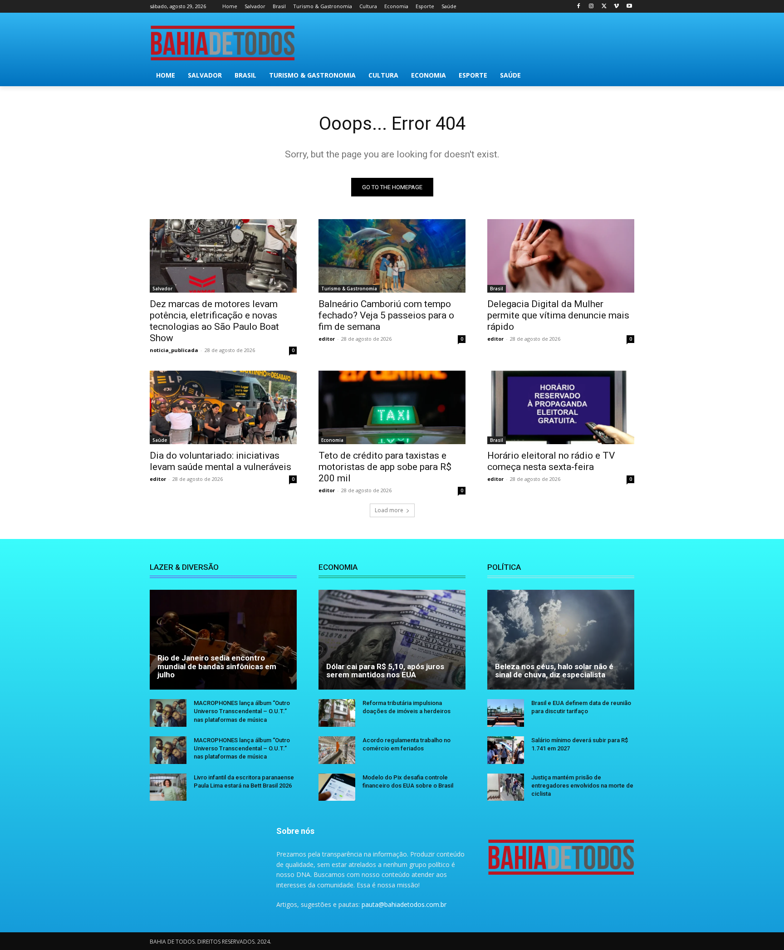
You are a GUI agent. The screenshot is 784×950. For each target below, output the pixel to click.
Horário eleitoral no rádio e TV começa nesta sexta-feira (551, 461)
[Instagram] (591, 6)
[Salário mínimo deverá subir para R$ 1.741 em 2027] (505, 750)
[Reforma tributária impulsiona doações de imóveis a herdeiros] (336, 713)
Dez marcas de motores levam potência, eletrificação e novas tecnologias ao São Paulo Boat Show (214, 321)
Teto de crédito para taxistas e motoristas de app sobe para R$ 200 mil (384, 467)
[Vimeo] (616, 6)
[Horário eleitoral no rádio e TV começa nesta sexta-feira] (560, 407)
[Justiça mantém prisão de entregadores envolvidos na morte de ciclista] (505, 787)
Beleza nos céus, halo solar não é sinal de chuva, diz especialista (554, 671)
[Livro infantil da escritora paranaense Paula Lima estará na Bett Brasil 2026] (168, 787)
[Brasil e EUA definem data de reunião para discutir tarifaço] (505, 713)
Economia (332, 440)
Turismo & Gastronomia (349, 288)
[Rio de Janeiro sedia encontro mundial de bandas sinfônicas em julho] (223, 640)
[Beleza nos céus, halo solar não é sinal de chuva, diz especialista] (560, 640)
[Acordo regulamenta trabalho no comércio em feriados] (336, 750)
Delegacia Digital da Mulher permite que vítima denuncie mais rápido (558, 315)
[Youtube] (629, 6)
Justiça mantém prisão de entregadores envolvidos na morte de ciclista (582, 785)
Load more (389, 510)
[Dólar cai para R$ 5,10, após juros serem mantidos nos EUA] (392, 640)
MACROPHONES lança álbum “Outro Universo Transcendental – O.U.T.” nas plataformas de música (242, 711)
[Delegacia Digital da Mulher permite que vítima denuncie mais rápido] (560, 256)
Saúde (159, 440)
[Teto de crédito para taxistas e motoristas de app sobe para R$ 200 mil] (392, 407)
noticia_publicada (174, 350)
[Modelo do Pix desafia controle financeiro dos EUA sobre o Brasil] (336, 787)
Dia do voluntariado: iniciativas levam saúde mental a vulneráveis (220, 461)
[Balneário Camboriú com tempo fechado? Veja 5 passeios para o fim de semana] (392, 256)
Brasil (496, 288)
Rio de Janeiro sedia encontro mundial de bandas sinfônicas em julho (216, 666)
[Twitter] (604, 6)
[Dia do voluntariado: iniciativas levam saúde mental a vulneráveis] (223, 407)
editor (326, 338)
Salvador (162, 288)
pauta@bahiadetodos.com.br (404, 904)
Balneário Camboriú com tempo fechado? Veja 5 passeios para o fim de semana (386, 315)
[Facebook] (578, 6)
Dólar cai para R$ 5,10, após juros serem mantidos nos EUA (385, 671)
